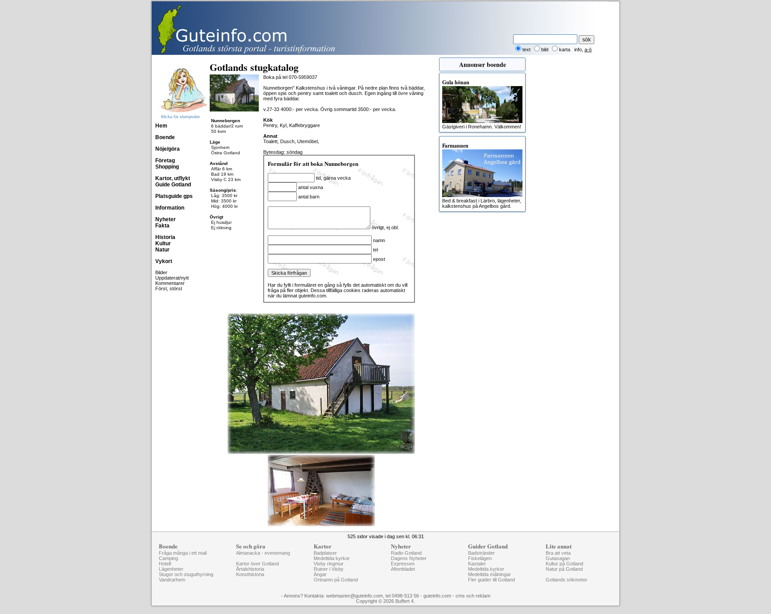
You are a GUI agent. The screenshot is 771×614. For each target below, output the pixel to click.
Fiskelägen (480, 558)
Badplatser (325, 553)
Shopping (167, 167)
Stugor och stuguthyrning (186, 574)
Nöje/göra (167, 149)
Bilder (161, 272)
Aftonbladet (403, 569)
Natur (162, 250)
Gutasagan (558, 558)
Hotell (165, 563)
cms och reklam (473, 595)
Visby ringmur (329, 563)
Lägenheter (171, 569)
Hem (161, 126)
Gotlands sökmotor (566, 579)
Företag (165, 160)
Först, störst (168, 288)
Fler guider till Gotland (491, 579)
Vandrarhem (172, 579)
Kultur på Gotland (564, 563)
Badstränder (481, 553)
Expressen (403, 563)
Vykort (163, 261)
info (578, 49)
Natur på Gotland (564, 569)
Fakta (162, 226)
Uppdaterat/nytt (172, 277)
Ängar (320, 574)
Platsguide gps (174, 196)
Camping (168, 558)
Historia (165, 237)
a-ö (588, 49)
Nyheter (165, 219)
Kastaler (477, 563)
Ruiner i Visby (329, 569)
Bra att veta (558, 553)
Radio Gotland (406, 553)
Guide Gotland (173, 184)
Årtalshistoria (250, 569)
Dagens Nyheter (409, 558)
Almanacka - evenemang (263, 553)
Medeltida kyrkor (332, 558)
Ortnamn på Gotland (336, 579)
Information (169, 208)
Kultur (163, 243)
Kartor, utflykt (172, 178)
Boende (165, 137)
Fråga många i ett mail (183, 553)
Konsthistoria (250, 574)
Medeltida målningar (489, 574)
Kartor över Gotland (257, 563)
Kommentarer (170, 283)
